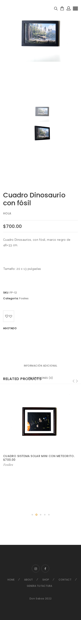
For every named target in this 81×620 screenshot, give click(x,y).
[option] (40, 33)
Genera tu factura (39, 586)
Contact (65, 579)
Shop (45, 579)
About (28, 579)
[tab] (40, 365)
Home (11, 579)
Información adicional (40, 365)
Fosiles (23, 298)
